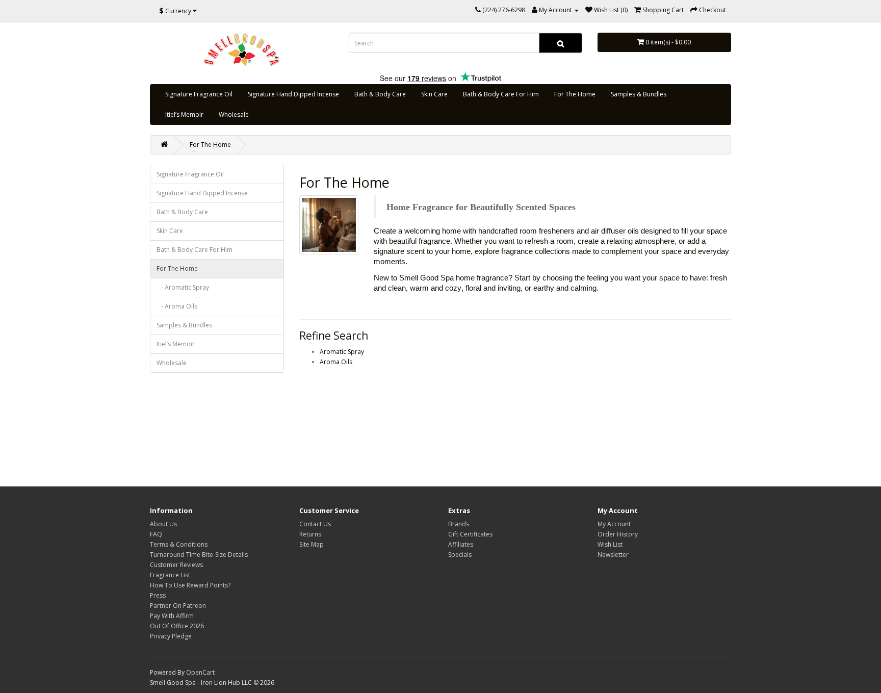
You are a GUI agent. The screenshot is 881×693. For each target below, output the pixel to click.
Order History (618, 534)
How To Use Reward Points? (190, 585)
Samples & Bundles (638, 94)
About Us (163, 524)
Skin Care (434, 94)
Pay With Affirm (172, 615)
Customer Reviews (176, 564)
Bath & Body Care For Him (501, 94)
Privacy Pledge (171, 636)
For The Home (574, 94)
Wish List (610, 544)
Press (158, 595)
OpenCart (200, 672)
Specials (460, 554)
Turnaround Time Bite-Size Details (199, 554)
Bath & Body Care (380, 94)
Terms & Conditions (179, 544)
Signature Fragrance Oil (198, 94)
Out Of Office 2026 (177, 626)
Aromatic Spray (342, 351)
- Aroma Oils (177, 306)
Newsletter (613, 554)
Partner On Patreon (178, 605)
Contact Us (315, 524)
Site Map (311, 544)
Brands (458, 524)
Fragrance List (170, 575)
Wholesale (234, 114)
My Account (614, 524)
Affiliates (460, 544)
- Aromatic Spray (183, 287)
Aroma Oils (336, 361)
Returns (310, 534)
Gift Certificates (470, 534)
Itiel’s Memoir (184, 114)
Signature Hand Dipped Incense (293, 94)
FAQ (156, 534)
